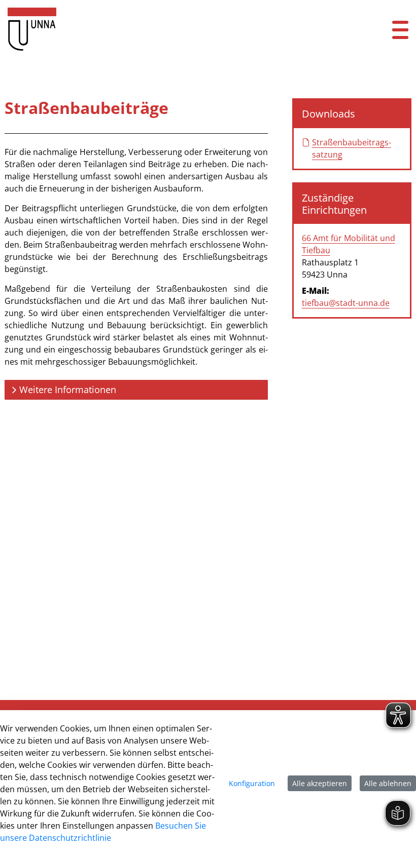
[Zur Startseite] (173, 29)
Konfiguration (252, 783)
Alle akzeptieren (319, 783)
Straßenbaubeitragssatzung (351, 148)
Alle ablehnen (387, 783)
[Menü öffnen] (400, 29)
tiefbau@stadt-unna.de (346, 302)
